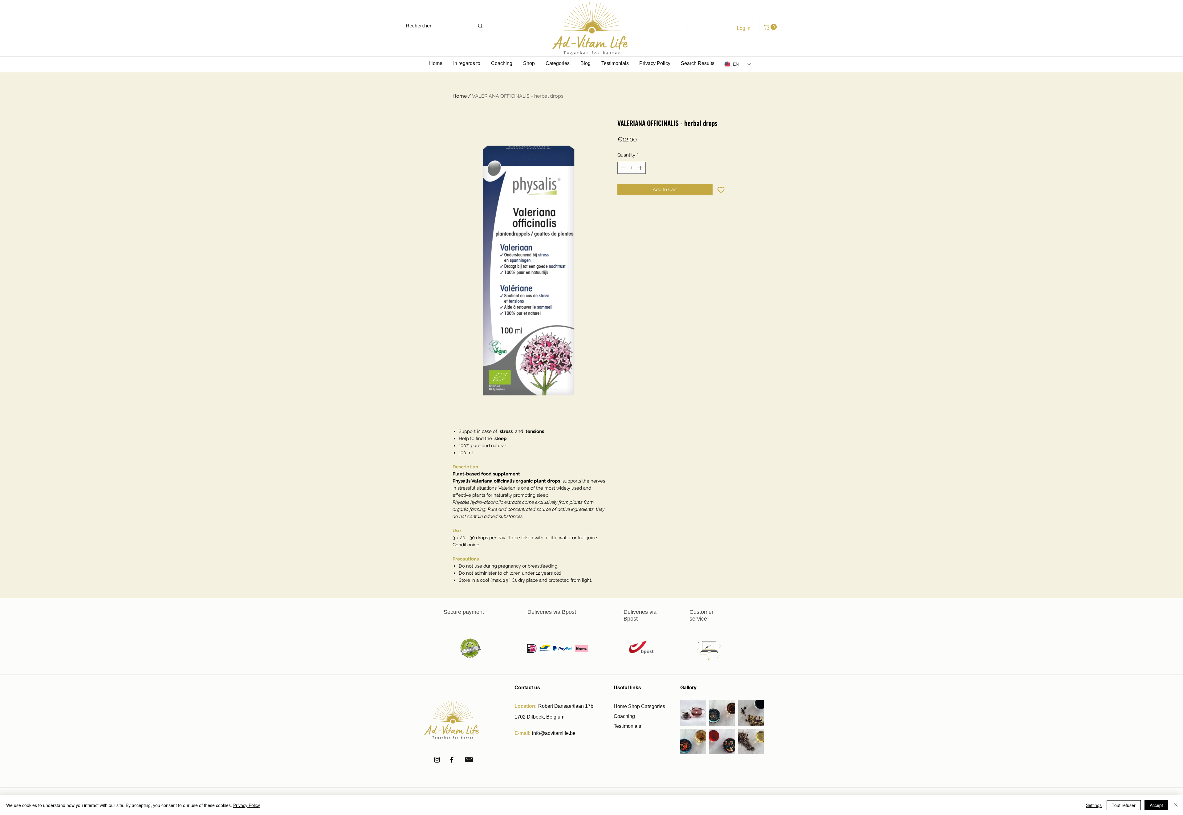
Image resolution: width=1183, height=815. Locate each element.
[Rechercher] (480, 26)
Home (460, 96)
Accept (1156, 805)
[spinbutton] (632, 167)
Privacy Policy (246, 805)
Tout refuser (1124, 805)
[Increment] (641, 167)
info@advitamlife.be (553, 733)
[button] (770, 27)
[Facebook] (452, 760)
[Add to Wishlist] (721, 190)
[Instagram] (437, 760)
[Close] (1175, 805)
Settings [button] (1094, 805)
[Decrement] (622, 167)
